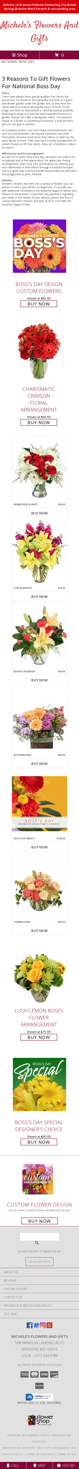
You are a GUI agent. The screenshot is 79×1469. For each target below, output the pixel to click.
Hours (68, 1465)
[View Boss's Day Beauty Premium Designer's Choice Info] (39, 804)
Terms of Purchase (40, 1454)
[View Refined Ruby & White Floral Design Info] (39, 469)
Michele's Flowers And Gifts (39, 32)
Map (41, 1465)
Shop (22, 55)
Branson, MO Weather (19, 1448)
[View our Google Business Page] (36, 1327)
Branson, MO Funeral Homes (28, 1435)
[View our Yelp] (49, 1327)
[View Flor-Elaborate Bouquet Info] (39, 553)
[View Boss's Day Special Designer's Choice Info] (39, 1084)
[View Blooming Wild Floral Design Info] (39, 720)
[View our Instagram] (43, 1327)
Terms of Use (67, 1454)
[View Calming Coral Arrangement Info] (39, 887)
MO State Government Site (57, 1448)
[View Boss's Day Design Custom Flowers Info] (39, 246)
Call (14, 1465)
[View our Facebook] (30, 1327)
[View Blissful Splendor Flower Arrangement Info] (39, 637)
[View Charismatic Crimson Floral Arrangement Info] (39, 351)
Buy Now (39, 304)
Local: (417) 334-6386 (39, 1355)
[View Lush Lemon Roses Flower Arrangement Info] (39, 972)
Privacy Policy (13, 1454)
